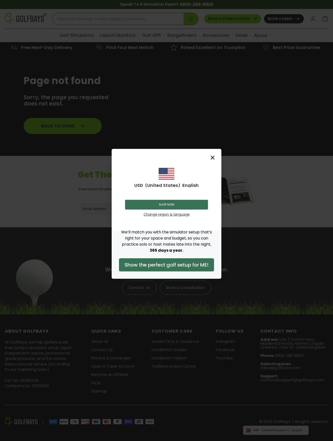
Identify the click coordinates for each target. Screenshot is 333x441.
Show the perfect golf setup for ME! (166, 264)
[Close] (212, 157)
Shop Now (166, 204)
